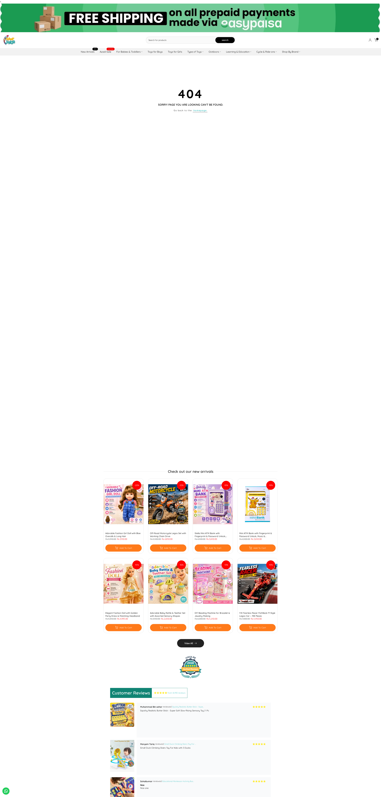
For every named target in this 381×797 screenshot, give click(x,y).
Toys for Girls (175, 51)
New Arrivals (89, 51)
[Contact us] (6, 791)
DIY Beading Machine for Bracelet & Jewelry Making (212, 614)
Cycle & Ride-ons (265, 51)
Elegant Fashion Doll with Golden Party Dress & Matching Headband (122, 614)
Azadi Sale (106, 51)
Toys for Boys (155, 51)
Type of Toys (194, 51)
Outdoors (214, 51)
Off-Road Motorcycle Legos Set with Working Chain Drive (168, 535)
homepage (200, 110)
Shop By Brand (290, 51)
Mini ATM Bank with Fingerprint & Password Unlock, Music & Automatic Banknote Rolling (255, 535)
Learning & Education (237, 51)
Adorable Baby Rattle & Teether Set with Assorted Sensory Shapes (167, 614)
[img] (160, 692)
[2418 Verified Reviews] (190, 679)
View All (188, 643)
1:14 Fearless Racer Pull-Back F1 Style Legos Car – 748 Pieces (257, 614)
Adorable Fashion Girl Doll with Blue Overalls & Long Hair (122, 535)
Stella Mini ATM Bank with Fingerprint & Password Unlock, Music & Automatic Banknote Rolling (212, 535)
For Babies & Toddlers (128, 51)
